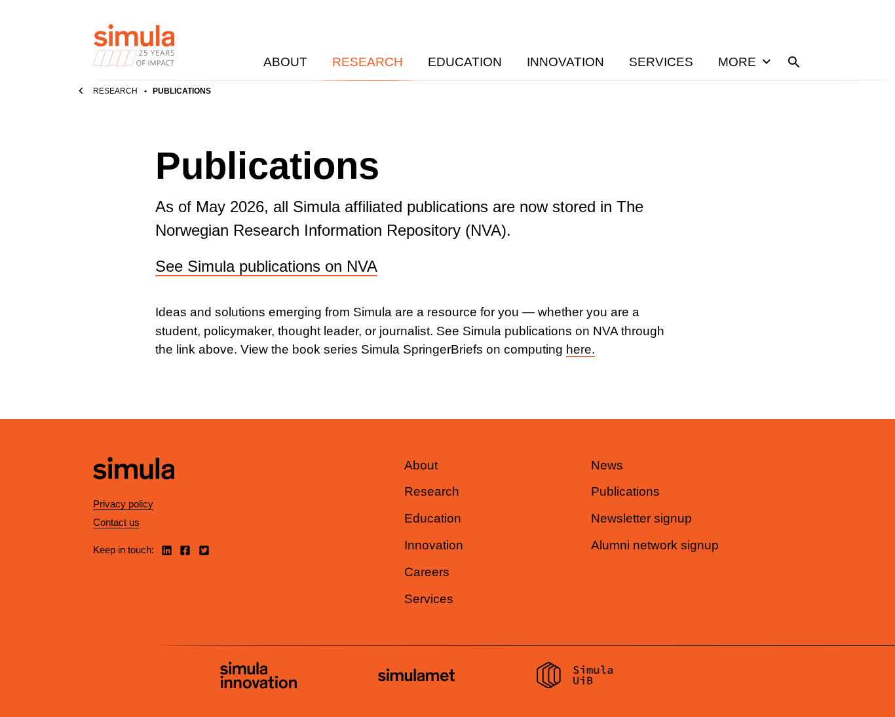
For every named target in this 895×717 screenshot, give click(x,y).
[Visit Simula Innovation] (258, 677)
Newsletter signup (641, 518)
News (607, 465)
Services (661, 62)
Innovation (565, 62)
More (737, 62)
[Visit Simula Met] (416, 677)
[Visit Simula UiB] (575, 677)
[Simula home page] (133, 490)
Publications (625, 491)
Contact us (116, 522)
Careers (426, 572)
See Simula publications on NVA (266, 266)
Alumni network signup (655, 545)
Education (465, 62)
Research (367, 62)
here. (580, 349)
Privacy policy (123, 503)
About (285, 62)
